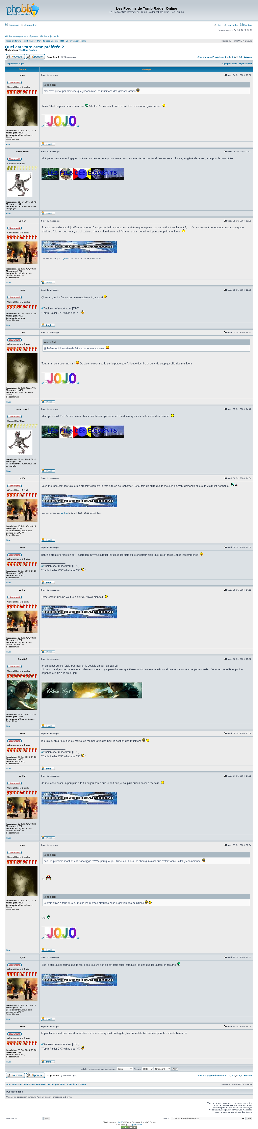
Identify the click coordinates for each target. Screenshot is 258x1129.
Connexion (13, 25)
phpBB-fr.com (136, 1124)
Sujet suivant (245, 63)
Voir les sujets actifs (49, 36)
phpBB (120, 1122)
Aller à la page (205, 57)
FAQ (218, 25)
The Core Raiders (28, 50)
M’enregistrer (30, 25)
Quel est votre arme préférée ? (34, 47)
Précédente (218, 57)
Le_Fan (64, 258)
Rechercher (232, 25)
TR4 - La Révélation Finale (73, 41)
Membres (248, 25)
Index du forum (13, 41)
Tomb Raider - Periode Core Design (40, 41)
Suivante (248, 57)
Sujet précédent (229, 63)
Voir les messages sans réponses (21, 36)
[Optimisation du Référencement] (129, 1128)
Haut (8, 144)
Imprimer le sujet (15, 63)
